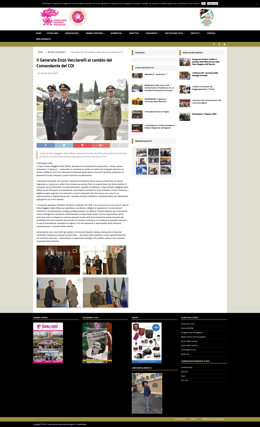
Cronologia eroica (188, 350)
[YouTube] (224, 44)
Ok (203, 3)
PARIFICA (211, 33)
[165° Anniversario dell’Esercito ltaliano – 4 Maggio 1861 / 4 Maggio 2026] (141, 170)
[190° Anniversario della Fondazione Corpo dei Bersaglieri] (153, 152)
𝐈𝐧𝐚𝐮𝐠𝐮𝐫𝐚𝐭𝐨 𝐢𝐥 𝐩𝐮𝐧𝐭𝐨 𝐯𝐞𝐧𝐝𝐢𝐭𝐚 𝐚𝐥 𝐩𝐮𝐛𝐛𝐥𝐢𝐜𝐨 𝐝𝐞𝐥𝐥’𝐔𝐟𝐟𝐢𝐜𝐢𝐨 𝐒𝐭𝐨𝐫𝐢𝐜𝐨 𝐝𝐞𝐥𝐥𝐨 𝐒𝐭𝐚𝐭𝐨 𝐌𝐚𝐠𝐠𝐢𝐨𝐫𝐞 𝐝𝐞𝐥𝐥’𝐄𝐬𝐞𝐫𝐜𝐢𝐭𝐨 (206, 61)
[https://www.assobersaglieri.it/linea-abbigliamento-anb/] (147, 412)
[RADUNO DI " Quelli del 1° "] (137, 76)
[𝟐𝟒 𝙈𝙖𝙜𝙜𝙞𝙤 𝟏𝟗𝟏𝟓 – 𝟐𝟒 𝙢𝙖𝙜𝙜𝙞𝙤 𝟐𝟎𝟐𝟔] (153, 161)
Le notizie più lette (144, 67)
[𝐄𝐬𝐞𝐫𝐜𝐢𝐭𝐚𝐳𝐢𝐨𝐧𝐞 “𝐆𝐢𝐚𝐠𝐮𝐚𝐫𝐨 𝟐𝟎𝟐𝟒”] (184, 117)
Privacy (194, 419)
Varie (183, 376)
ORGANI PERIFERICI (94, 33)
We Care (184, 380)
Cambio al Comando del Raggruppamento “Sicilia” (203, 87)
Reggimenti (152, 33)
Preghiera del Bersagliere (192, 333)
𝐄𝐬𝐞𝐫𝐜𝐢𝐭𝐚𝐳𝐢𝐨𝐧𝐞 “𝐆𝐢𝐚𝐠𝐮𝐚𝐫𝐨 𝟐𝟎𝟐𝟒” (204, 113)
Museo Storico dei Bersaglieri (193, 337)
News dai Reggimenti (193, 52)
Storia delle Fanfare (189, 345)
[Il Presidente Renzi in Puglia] (137, 114)
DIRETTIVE (134, 33)
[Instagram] (219, 44)
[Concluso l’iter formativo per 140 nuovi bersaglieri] (184, 103)
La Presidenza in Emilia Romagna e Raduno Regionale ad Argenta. (160, 126)
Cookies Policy (180, 419)
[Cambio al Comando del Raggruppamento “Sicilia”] (184, 89)
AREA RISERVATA (43, 39)
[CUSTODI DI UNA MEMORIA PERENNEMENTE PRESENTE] (165, 152)
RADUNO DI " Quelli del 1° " (156, 74)
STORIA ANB (52, 33)
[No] (256, 3)
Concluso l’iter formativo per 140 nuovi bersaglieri (206, 101)
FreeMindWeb (81, 424)
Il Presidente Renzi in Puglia (157, 111)
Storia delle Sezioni (189, 341)
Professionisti (186, 367)
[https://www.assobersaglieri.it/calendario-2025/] (97, 362)
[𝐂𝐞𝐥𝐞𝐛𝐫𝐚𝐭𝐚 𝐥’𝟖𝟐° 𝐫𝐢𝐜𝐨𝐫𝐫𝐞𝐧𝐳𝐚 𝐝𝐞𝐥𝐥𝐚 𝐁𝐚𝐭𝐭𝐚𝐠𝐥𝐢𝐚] (184, 76)
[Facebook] (214, 44)
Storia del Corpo (188, 324)
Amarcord (185, 354)
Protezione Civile (174, 33)
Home (38, 33)
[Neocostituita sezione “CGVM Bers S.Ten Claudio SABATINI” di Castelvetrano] (141, 152)
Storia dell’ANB (187, 328)
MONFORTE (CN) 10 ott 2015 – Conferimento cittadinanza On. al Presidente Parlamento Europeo (159, 88)
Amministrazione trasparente (213, 419)
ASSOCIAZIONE (71, 33)
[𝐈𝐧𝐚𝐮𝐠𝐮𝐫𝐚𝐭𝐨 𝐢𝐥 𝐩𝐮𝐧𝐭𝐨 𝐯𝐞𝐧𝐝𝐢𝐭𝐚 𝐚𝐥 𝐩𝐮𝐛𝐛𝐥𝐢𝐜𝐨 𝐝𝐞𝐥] (184, 62)
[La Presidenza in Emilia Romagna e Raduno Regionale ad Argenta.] (137, 128)
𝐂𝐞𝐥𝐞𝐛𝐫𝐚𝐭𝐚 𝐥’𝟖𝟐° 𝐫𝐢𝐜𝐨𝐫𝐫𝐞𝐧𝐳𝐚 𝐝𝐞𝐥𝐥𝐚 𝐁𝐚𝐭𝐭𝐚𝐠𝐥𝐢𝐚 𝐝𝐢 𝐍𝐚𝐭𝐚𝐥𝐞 (205, 74)
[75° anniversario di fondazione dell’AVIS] (153, 170)
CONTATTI (195, 33)
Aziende (184, 372)
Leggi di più (212, 3)
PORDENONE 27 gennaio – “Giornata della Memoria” (156, 100)
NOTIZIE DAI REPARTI (49, 73)
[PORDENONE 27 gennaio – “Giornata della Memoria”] (137, 101)
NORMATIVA (116, 33)
